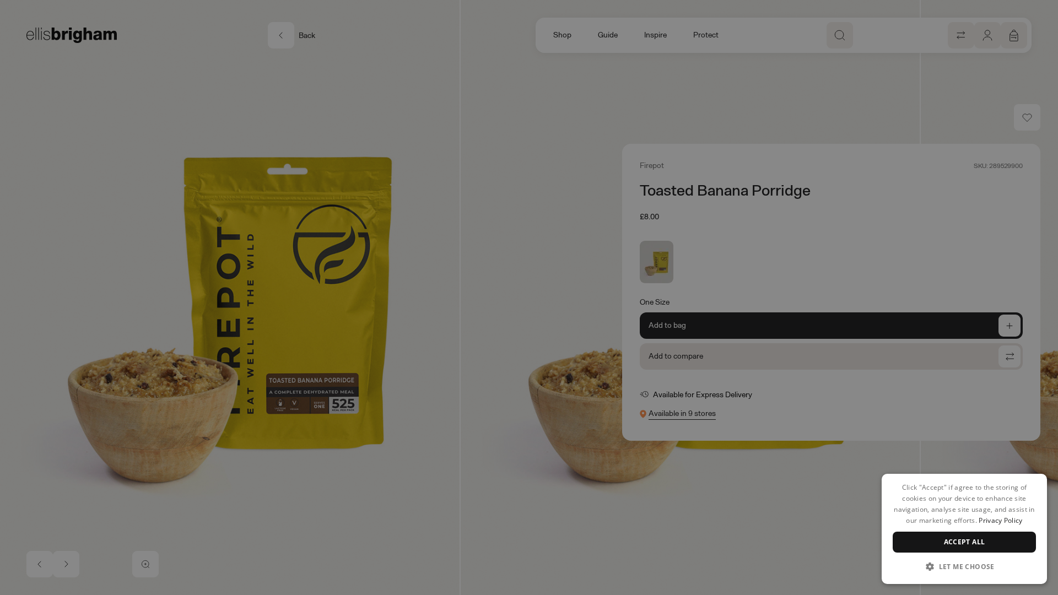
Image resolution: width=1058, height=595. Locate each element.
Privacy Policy (1000, 520)
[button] (964, 566)
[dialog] (964, 529)
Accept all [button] (964, 542)
